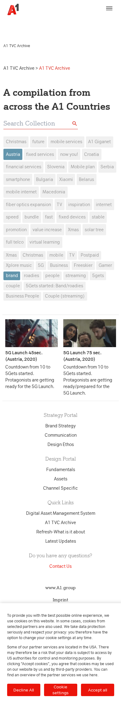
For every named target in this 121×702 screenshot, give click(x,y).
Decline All (23, 689)
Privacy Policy (18, 26)
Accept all (97, 689)
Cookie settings (60, 689)
